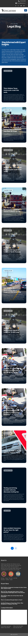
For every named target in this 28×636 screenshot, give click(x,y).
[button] (25, 10)
